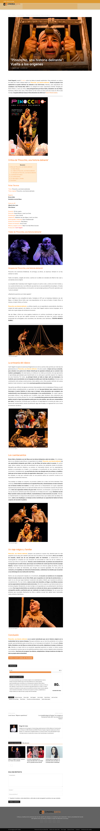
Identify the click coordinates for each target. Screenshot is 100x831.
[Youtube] (58, 821)
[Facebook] (9, 75)
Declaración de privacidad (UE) (41, 829)
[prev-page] (9, 765)
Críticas (14, 15)
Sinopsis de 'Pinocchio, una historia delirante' (23, 172)
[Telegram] (20, 75)
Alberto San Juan (18, 697)
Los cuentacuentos (14, 176)
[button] (85, 1)
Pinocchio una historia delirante (33, 699)
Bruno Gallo (26, 697)
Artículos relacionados (14, 743)
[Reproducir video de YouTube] (35, 249)
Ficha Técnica (15, 168)
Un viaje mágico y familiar (16, 178)
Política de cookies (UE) (54, 829)
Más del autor (25, 743)
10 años (23, 80)
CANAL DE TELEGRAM (25, 658)
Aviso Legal (63, 829)
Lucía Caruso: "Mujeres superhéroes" (17, 715)
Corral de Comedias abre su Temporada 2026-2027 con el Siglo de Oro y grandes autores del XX (35, 761)
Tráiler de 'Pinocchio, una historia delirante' (23, 170)
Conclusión (12, 180)
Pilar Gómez (22, 699)
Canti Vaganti (33, 697)
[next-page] (12, 765)
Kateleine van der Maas (13, 699)
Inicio (9, 15)
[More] (28, 75)
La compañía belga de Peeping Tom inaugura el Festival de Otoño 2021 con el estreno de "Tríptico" (50, 717)
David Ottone (47, 697)
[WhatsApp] (24, 75)
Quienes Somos (70, 829)
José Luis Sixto (54, 697)
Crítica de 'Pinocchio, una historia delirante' (20, 167)
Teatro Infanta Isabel (51, 92)
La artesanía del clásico (15, 174)
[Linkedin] (17, 75)
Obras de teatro (20, 15)
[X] (13, 75)
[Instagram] (20, 736)
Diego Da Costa (15, 68)
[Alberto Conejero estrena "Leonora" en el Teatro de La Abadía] (16, 752)
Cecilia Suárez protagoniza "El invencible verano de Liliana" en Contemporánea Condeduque (53, 761)
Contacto (78, 829)
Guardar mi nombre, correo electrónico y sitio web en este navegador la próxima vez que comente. (35, 798)
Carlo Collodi (40, 697)
